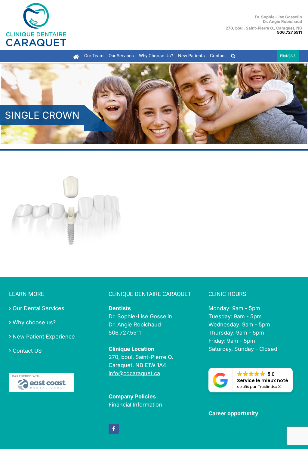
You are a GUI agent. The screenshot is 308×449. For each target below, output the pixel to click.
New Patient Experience (44, 336)
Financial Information (135, 404)
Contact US (27, 351)
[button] (233, 56)
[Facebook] (114, 429)
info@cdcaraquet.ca (134, 373)
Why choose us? (34, 322)
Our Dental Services (38, 308)
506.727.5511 (289, 32)
